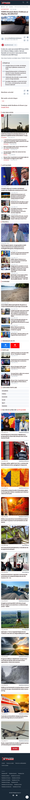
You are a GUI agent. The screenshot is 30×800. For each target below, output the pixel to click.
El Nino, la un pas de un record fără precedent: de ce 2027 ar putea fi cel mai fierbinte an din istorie (14, 520)
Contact (3, 763)
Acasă (4, 6)
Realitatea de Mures (5, 775)
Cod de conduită (5, 765)
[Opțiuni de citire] (27, 797)
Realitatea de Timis (16, 780)
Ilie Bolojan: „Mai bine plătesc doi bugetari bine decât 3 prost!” (19, 334)
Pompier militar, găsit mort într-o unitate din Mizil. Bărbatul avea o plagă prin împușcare (14, 464)
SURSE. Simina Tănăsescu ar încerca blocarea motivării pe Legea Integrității (19, 261)
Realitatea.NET (4, 773)
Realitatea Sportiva (13, 773)
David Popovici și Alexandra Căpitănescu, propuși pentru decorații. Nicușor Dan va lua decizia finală (14, 436)
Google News (5, 107)
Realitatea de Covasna (15, 775)
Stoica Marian (25, 545)
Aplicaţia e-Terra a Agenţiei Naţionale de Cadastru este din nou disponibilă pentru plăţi (15, 632)
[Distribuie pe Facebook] (27, 37)
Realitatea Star (21, 773)
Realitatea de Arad (17, 784)
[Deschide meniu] (27, 2)
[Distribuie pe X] (27, 40)
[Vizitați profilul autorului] (2, 38)
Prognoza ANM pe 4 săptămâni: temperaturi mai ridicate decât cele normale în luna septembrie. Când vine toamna (14, 660)
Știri (7, 6)
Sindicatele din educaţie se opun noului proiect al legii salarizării (16, 78)
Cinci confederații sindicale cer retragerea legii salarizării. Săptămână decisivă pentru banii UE (20, 321)
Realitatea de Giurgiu (6, 782)
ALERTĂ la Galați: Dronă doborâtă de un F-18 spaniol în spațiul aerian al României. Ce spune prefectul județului (15, 135)
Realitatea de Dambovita (6, 786)
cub (3, 101)
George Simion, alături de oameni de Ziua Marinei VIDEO (20, 374)
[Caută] (23, 2)
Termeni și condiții (10, 763)
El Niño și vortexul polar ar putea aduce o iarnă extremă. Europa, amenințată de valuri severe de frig (15, 689)
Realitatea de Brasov (15, 38)
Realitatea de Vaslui (17, 786)
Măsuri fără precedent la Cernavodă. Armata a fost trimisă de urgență (18, 328)
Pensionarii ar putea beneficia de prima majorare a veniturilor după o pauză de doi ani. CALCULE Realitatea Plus (16, 141)
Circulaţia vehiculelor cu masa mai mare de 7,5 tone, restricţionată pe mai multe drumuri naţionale (16, 83)
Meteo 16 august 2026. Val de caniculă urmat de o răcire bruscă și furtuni (15, 147)
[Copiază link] (24, 37)
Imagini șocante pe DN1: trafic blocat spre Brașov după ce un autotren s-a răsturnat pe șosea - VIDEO (14, 604)
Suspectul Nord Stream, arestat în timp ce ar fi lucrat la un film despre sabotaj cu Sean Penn (19, 217)
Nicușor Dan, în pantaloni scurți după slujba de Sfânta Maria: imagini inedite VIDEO (16, 158)
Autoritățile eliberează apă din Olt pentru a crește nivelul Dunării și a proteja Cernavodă (14, 305)
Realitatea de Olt (14, 782)
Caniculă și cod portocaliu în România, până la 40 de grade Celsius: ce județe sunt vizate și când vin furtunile (14, 492)
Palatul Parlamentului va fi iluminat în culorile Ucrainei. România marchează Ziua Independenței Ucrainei (16, 73)
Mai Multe (15, 748)
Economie (6, 144)
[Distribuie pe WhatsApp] (24, 40)
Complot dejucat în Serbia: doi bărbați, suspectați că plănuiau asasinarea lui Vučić (16, 67)
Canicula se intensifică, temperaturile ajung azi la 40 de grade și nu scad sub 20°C (14, 717)
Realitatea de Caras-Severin (7, 784)
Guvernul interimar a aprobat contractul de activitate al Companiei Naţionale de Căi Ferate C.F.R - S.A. (14, 576)
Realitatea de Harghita (6, 780)
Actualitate (11, 6)
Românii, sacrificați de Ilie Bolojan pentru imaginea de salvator (20, 253)
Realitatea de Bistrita (16, 777)
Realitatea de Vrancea (6, 777)
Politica (5, 154)
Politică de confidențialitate (20, 763)
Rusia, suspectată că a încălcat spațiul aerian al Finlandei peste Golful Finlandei (15, 744)
